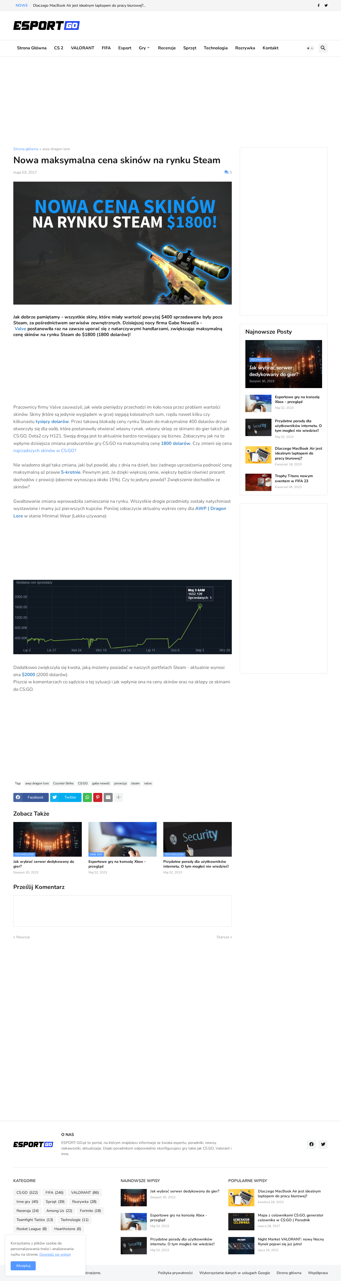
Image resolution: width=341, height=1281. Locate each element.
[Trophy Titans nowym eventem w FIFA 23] (258, 482)
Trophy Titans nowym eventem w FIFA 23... (69, 5)
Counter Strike (63, 783)
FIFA (106, 48)
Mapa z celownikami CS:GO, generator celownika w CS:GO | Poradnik (290, 1218)
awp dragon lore (56, 149)
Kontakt (270, 48)
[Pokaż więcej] (118, 797)
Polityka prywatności (175, 1272)
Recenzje (167, 48)
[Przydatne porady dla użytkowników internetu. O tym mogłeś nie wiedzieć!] (258, 427)
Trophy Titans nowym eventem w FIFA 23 (294, 478)
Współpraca (318, 1272)
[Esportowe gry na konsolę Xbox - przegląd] (258, 403)
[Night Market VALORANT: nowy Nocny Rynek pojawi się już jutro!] (241, 1245)
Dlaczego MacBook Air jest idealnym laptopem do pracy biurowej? (298, 453)
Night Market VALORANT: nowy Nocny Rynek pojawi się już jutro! (291, 1242)
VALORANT (82, 48)
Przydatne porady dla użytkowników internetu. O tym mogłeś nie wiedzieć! (196, 864)
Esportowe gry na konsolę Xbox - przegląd (117, 864)
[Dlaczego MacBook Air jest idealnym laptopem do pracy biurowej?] (258, 455)
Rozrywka (245, 48)
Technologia (216, 48)
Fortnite (90, 1210)
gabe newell (101, 783)
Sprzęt (189, 48)
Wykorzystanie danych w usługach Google (234, 1272)
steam (135, 783)
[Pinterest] (97, 797)
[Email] (108, 797)
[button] (310, 48)
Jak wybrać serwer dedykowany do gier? (43, 864)
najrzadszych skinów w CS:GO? (44, 451)
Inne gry (27, 1201)
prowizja (120, 783)
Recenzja (28, 1210)
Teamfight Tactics (35, 1219)
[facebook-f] (319, 5)
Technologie (74, 1219)
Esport (124, 48)
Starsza (223, 937)
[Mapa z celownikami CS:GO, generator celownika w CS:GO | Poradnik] (241, 1221)
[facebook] (311, 1144)
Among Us (59, 1210)
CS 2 (58, 48)
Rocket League (32, 1228)
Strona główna (32, 48)
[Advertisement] (170, 102)
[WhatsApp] (87, 797)
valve (148, 783)
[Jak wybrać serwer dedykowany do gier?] (134, 1197)
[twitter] (326, 5)
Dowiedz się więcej (55, 1254)
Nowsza (23, 937)
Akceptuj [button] (23, 1265)
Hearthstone (67, 1228)
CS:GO (83, 783)
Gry (142, 48)
